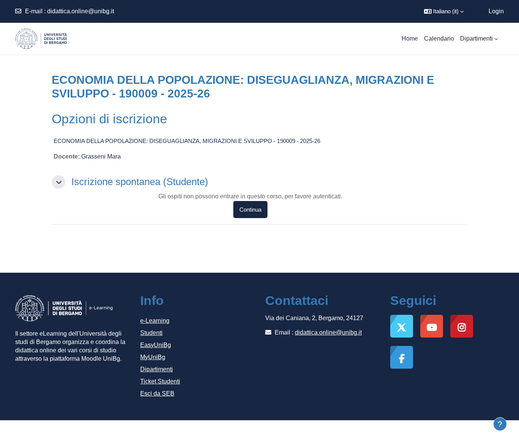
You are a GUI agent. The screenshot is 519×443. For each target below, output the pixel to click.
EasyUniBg (155, 345)
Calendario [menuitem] (439, 38)
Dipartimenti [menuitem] (476, 38)
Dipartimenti (156, 369)
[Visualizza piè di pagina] (500, 424)
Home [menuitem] (410, 38)
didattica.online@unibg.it (80, 11)
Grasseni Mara (101, 156)
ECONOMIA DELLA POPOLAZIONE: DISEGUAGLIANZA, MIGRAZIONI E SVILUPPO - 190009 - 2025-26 (187, 141)
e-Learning (154, 320)
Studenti (151, 333)
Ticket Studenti (160, 381)
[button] (443, 11)
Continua (250, 209)
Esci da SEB (157, 393)
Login (496, 11)
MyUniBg (152, 357)
